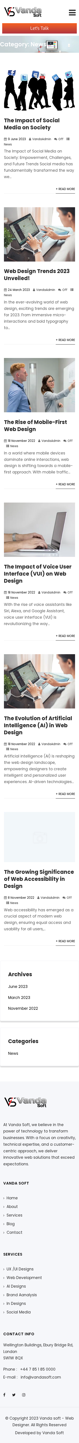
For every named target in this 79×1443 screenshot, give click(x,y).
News (8, 144)
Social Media (19, 1312)
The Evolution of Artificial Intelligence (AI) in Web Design (38, 725)
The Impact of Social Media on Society (32, 124)
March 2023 (19, 997)
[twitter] (14, 1395)
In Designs (16, 1303)
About (12, 1206)
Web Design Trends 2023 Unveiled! (37, 275)
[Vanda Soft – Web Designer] (22, 12)
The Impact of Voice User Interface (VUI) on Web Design (38, 573)
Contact (14, 1232)
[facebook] (4, 1395)
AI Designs (16, 1286)
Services (14, 1215)
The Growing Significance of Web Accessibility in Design (39, 879)
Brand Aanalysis (22, 1295)
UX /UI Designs (20, 1269)
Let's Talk (39, 28)
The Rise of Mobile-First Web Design (35, 425)
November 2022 (23, 1008)
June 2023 (18, 986)
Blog (11, 1223)
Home (12, 1198)
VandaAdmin (41, 139)
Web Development (24, 1277)
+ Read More (65, 189)
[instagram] (23, 1395)
